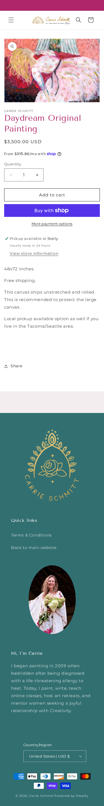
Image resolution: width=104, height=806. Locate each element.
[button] (11, 20)
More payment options (52, 224)
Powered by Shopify (71, 796)
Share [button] (16, 365)
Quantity (12, 164)
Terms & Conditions (31, 535)
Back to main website (34, 547)
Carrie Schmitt (41, 796)
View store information (34, 253)
